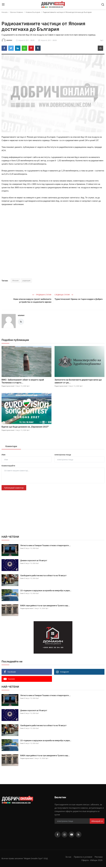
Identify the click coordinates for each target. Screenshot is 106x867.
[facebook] (57, 834)
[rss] (78, 834)
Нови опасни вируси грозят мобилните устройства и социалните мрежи (32, 300)
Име (3, 454)
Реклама (99, 856)
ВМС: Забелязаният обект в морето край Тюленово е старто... (23, 381)
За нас (68, 856)
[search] (103, 4)
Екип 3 (22, 548)
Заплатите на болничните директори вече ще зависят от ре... (78, 381)
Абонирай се (97, 821)
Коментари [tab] (11, 446)
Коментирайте (8, 465)
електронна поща (63, 454)
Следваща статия (62, 295)
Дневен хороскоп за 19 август (33, 560)
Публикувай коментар (14, 488)
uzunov (21, 315)
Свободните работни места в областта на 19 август (43, 575)
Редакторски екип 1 (9, 386)
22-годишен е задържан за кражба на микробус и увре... (45, 590)
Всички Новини (16, 12)
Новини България (33, 12)
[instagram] (64, 834)
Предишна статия (43, 295)
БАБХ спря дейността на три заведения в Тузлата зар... (45, 605)
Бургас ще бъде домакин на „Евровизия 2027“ (25, 426)
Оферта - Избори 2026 (92, 860)
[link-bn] (53, 637)
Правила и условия (83, 856)
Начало (5, 12)
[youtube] (71, 834)
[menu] (3, 4)
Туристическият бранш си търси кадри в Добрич (79, 299)
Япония (15, 280)
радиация (26, 280)
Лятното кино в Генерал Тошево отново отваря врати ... (45, 545)
